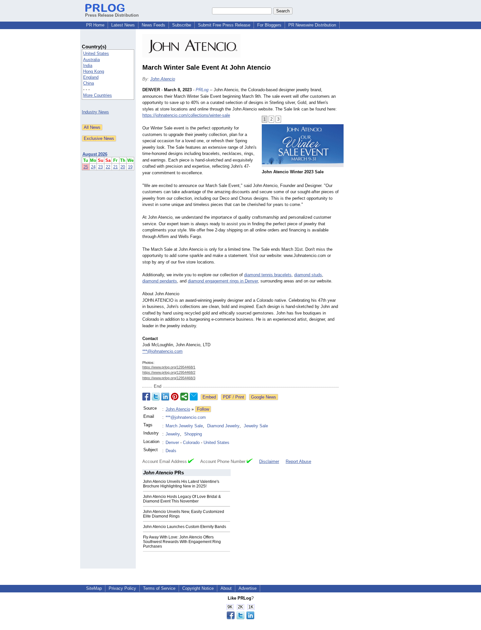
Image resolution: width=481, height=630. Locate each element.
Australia (91, 59)
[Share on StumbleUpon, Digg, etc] (184, 396)
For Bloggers (269, 25)
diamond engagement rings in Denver (223, 281)
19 (130, 166)
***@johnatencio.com (162, 351)
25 (85, 166)
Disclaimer (269, 461)
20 (122, 166)
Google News (263, 397)
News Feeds (153, 25)
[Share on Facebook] (146, 396)
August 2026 (94, 154)
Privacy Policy (122, 588)
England (90, 77)
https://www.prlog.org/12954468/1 (168, 367)
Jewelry (173, 434)
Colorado (191, 442)
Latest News (123, 25)
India (87, 65)
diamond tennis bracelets (268, 274)
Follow (203, 409)
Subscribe (181, 25)
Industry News (95, 112)
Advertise (248, 588)
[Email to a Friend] (194, 396)
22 (108, 166)
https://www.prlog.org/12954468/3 (168, 378)
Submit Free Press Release (224, 25)
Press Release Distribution (112, 15)
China (88, 83)
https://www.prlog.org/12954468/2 (168, 372)
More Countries (97, 95)
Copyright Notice (198, 588)
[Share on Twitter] (156, 396)
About (226, 588)
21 (115, 166)
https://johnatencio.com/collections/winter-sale (186, 115)
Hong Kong (93, 71)
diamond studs (308, 274)
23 (100, 166)
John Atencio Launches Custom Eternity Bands (184, 526)
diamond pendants (159, 281)
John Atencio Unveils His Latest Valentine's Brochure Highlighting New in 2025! (181, 483)
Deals (171, 450)
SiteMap (94, 588)
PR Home (95, 25)
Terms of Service (159, 588)
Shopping (193, 434)
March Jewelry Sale (184, 425)
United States (96, 53)
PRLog (202, 89)
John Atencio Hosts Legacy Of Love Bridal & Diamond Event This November (182, 498)
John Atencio (162, 79)
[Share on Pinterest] (175, 396)
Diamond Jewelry (223, 425)
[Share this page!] (240, 617)
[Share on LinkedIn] (165, 396)
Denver (172, 442)
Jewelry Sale (256, 425)
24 (93, 166)
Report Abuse (298, 461)
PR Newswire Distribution (312, 25)
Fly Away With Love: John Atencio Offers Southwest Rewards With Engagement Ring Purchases (182, 542)
